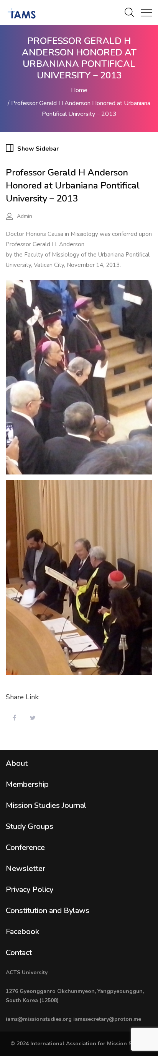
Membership (27, 784)
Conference (25, 847)
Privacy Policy (29, 889)
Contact (19, 952)
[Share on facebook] (14, 718)
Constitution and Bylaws (47, 910)
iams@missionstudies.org (39, 1019)
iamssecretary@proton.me (107, 1019)
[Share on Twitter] (32, 718)
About (17, 763)
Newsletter (25, 868)
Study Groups (29, 826)
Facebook (22, 931)
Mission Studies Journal (46, 805)
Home (79, 90)
